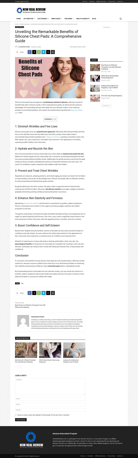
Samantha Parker (24, 46)
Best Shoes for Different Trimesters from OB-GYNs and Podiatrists (111, 67)
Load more (106, 106)
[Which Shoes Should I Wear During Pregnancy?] (50, 350)
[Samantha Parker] (16, 47)
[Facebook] (30, 52)
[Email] (48, 52)
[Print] (53, 52)
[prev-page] (16, 367)
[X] (34, 52)
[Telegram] (44, 52)
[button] (120, 18)
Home (17, 24)
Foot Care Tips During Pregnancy (111, 95)
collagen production (52, 137)
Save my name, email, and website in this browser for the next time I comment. (44, 415)
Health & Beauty (24, 24)
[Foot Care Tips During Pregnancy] (95, 98)
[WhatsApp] (39, 52)
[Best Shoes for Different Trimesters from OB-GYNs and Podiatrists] (26, 350)
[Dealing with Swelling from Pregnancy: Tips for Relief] (74, 350)
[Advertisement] (84, 10)
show (53, 119)
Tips (22, 283)
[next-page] (19, 367)
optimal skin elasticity (31, 203)
